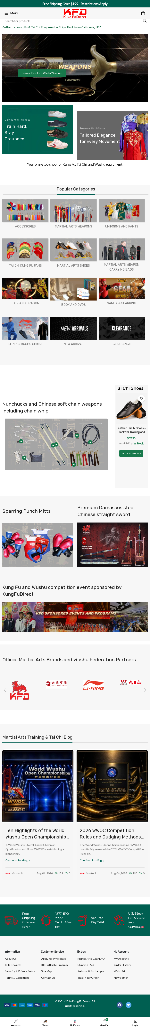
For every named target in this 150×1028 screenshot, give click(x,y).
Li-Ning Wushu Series (25, 344)
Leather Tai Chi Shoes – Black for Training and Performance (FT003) (131, 432)
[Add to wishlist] (141, 398)
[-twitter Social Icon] (128, 1005)
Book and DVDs (73, 305)
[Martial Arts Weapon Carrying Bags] (121, 249)
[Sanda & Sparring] (121, 288)
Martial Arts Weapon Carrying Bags (121, 267)
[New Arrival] (73, 328)
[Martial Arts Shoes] (73, 250)
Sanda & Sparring (121, 303)
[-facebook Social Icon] (120, 1005)
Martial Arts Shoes (73, 265)
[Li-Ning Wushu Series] (25, 328)
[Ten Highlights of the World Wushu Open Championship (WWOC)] (37, 785)
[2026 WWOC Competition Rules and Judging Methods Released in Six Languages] (112, 785)
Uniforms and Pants (121, 226)
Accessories (25, 226)
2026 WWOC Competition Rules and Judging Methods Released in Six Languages (110, 837)
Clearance (122, 344)
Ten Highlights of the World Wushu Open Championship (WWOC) (35, 837)
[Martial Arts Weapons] (73, 210)
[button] (5, 690)
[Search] (145, 20)
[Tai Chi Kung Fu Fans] (25, 250)
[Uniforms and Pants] (121, 210)
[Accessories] (25, 210)
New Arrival (73, 344)
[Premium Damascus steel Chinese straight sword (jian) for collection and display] (112, 545)
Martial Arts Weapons (73, 226)
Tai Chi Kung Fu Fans (25, 265)
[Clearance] (121, 328)
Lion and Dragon (25, 303)
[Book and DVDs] (73, 289)
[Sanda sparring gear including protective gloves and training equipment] (37, 545)
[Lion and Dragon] (25, 288)
